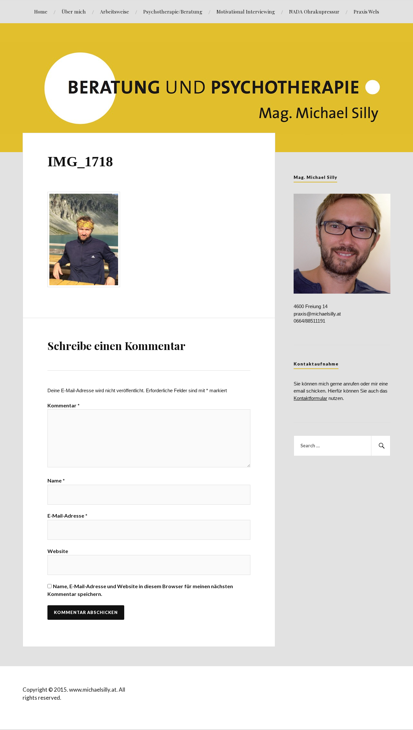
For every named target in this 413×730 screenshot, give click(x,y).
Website (57, 551)
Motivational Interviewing (246, 11)
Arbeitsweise (114, 11)
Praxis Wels (366, 11)
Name (56, 480)
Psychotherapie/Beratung (172, 11)
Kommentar (63, 405)
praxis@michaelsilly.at (317, 313)
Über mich (74, 11)
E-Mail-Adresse (67, 515)
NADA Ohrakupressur (314, 11)
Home (40, 11)
